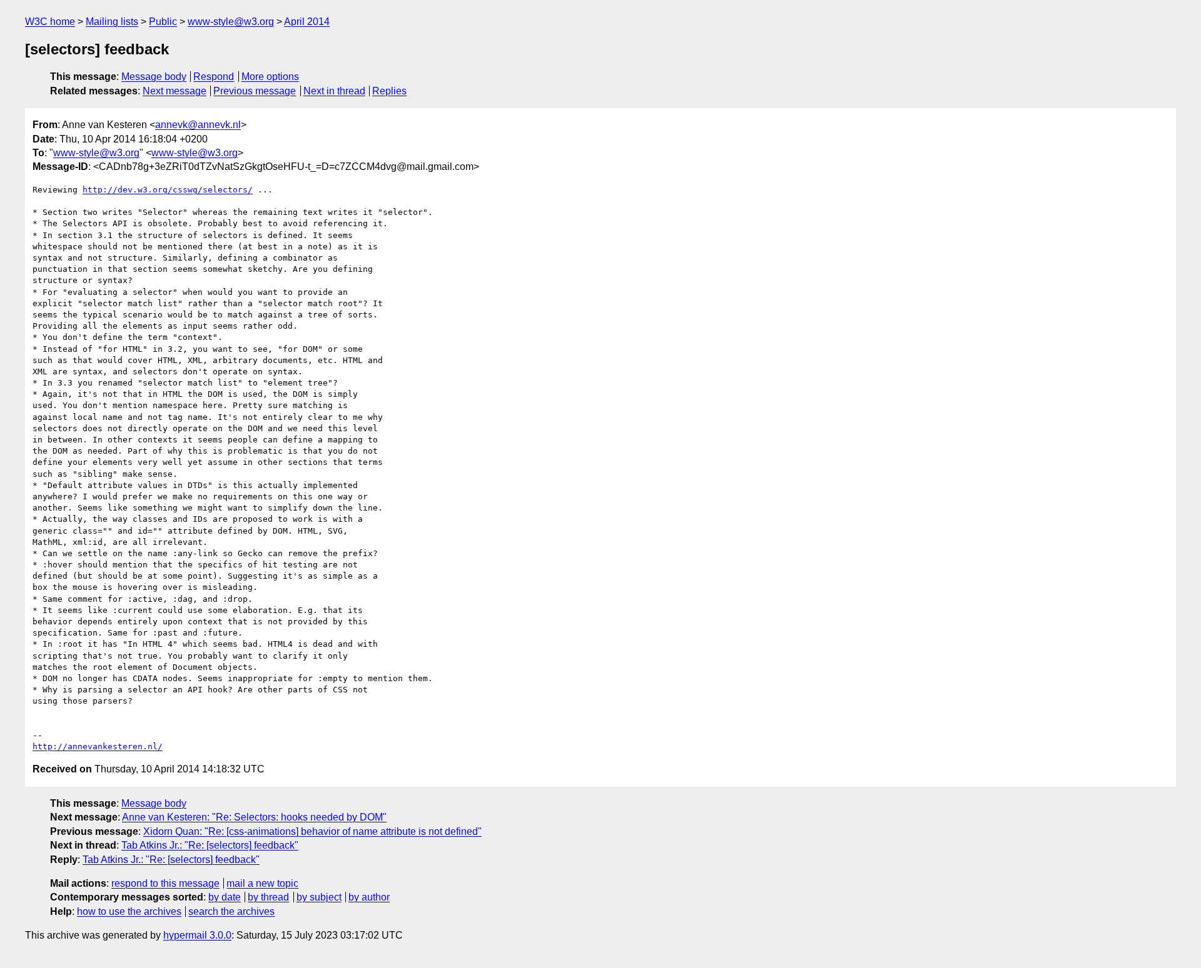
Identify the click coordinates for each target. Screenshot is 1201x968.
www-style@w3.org (231, 21)
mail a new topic (262, 883)
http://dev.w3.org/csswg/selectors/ (168, 189)
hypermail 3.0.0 (197, 935)
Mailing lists (112, 21)
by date (224, 897)
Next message (174, 91)
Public (163, 21)
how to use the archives (129, 911)
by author (369, 897)
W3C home (50, 21)
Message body (153, 76)
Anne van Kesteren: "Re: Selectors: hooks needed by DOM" (254, 817)
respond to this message (165, 883)
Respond (213, 76)
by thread (268, 897)
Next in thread (334, 91)
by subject (319, 897)
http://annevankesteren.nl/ (98, 746)
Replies (389, 91)
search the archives (231, 911)
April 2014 (307, 21)
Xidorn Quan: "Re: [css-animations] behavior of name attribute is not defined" (312, 831)
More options (270, 76)
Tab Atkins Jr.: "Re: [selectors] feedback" (209, 845)
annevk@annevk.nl (198, 124)
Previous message (254, 91)
